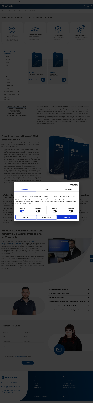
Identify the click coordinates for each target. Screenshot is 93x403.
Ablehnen (25, 217)
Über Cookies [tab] (68, 189)
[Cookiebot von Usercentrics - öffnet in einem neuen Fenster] (71, 184)
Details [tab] (46, 189)
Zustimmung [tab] (25, 189)
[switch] (38, 211)
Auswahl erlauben (46, 217)
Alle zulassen (67, 217)
